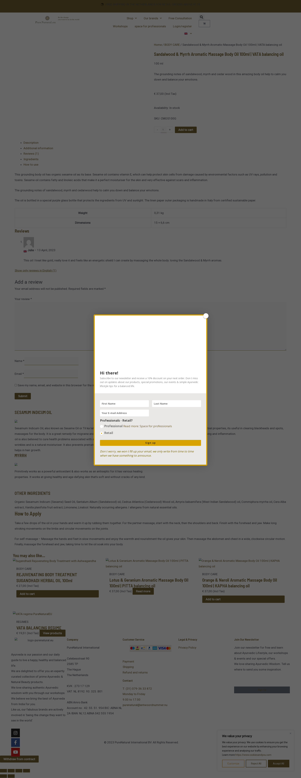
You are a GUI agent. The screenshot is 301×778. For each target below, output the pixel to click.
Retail (108, 433)
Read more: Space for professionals (147, 426)
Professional (138, 426)
